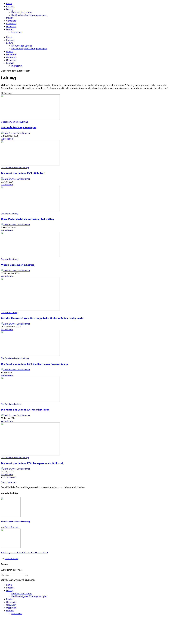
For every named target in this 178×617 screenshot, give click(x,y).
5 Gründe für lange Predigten (18, 127)
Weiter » (13, 477)
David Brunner (23, 133)
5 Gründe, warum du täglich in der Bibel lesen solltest (24, 553)
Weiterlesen (7, 138)
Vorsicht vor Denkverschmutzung (15, 521)
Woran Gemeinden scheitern (18, 265)
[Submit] (27, 575)
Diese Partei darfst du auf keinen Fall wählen (27, 219)
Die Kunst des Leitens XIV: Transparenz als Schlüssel (32, 463)
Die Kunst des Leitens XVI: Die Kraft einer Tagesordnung (34, 364)
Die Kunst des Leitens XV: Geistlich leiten (25, 409)
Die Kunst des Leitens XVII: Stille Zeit (22, 173)
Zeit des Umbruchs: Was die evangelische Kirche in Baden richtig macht (42, 318)
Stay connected (8, 482)
